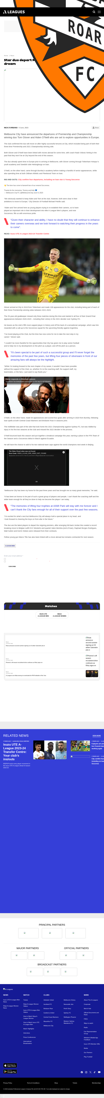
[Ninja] (52, 933)
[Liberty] (19, 956)
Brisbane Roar (48, 1008)
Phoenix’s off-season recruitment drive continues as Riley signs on (24, 662)
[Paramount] (52, 972)
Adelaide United (49, 1000)
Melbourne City (48, 1025)
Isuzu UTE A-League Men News (11, 1001)
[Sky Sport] (69, 972)
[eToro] (36, 956)
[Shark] (76, 933)
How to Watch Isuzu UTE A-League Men (31, 1023)
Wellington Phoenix (70, 1017)
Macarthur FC (48, 1021)
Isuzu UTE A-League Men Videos (31, 1011)
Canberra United (49, 1013)
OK (37, 481)
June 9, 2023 (38, 193)
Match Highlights (28, 1028)
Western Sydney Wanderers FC (69, 1022)
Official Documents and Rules (91, 1013)
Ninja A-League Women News (10, 1007)
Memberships (96, 1083)
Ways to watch (88, 1023)
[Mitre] (68, 956)
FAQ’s (86, 1019)
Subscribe (12, 566)
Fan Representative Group (90, 1032)
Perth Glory (67, 1008)
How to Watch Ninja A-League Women (30, 1017)
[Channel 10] (35, 972)
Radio (86, 1027)
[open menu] (99, 12)
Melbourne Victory (69, 1000)
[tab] (43, 615)
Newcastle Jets (68, 1004)
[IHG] (85, 956)
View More (97, 735)
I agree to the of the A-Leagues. (21, 559)
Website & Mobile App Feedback (91, 1038)
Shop (56, 1083)
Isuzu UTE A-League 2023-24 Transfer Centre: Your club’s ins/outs (15, 752)
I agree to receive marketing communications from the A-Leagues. (28, 561)
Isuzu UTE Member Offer (92, 1044)
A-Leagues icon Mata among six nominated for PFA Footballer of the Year (26, 675)
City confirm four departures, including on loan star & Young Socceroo (49, 180)
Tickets (25, 1000)
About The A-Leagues (91, 1000)
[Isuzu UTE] (28, 933)
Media (86, 1048)
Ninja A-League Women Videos (31, 1005)
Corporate (87, 1004)
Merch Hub (87, 1008)
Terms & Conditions (33, 1083)
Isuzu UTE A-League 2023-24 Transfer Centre (29, 234)
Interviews (26, 1033)
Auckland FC (48, 1004)
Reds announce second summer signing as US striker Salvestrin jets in (25, 645)
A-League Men (10, 546)
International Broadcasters (27, 1042)
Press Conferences (29, 1037)
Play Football (88, 1057)
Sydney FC (67, 1013)
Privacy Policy (20, 559)
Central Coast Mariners (51, 1017)
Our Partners (88, 1052)
